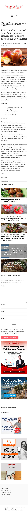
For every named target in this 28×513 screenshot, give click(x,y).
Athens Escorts (5, 412)
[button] (14, 16)
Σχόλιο (3, 286)
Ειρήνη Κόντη (5, 45)
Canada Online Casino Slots (8, 407)
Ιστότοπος (3, 318)
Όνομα (3, 304)
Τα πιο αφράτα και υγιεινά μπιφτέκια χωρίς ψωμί (10, 200)
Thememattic (19, 510)
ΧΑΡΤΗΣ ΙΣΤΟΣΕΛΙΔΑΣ (6, 492)
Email (3, 311)
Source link (4, 177)
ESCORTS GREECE (5, 494)
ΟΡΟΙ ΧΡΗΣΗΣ (4, 497)
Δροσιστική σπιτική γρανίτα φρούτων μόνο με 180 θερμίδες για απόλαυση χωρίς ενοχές (13, 218)
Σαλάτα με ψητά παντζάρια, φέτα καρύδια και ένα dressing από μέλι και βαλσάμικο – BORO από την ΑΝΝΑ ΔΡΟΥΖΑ (13, 237)
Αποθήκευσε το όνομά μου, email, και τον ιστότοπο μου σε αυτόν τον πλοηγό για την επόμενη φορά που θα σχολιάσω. (12, 331)
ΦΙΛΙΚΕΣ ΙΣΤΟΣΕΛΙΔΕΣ (6, 490)
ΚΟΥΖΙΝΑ (5, 181)
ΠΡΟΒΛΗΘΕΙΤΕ (4, 488)
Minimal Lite (9, 510)
